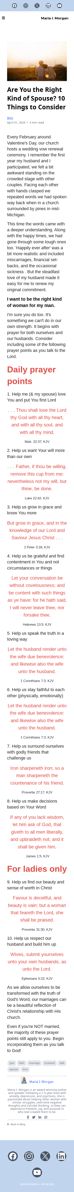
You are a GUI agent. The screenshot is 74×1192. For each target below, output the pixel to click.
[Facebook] (14, 5)
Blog (10, 118)
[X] (37, 5)
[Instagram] (25, 5)
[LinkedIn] (48, 5)
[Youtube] (59, 5)
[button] (3, 18)
